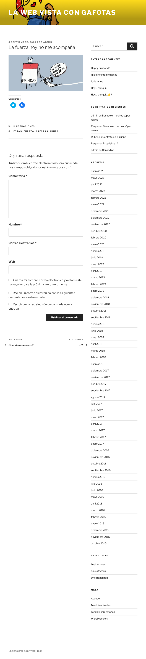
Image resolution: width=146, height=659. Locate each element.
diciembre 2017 (100, 370)
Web (12, 261)
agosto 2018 (98, 323)
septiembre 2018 (101, 317)
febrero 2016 (98, 516)
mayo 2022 (97, 177)
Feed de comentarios (103, 611)
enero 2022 (97, 204)
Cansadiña (108, 150)
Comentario (18, 176)
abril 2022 (96, 184)
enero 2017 (97, 443)
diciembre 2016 (100, 450)
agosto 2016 (98, 476)
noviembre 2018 (100, 303)
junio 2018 (97, 330)
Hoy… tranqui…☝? (101, 94)
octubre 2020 (99, 230)
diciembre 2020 (100, 217)
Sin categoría (98, 570)
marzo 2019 (98, 277)
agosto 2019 (98, 250)
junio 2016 (97, 490)
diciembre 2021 (100, 210)
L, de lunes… (98, 81)
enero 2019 (97, 290)
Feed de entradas (101, 605)
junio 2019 (97, 257)
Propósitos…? (110, 143)
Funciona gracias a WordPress (24, 650)
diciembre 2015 (100, 530)
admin (47, 42)
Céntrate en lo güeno (114, 136)
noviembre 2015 (100, 536)
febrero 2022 (98, 197)
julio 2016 (96, 483)
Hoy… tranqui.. (99, 87)
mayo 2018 (97, 337)
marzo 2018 (98, 350)
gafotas (42, 131)
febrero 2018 (98, 357)
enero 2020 (98, 244)
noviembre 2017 (100, 377)
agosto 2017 (98, 397)
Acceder (96, 598)
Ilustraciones (24, 126)
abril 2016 (96, 503)
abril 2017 (96, 423)
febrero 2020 (98, 237)
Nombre (15, 224)
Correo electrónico (22, 243)
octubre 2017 (98, 383)
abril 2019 (96, 270)
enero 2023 (97, 170)
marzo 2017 (98, 430)
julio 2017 (96, 403)
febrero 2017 (98, 437)
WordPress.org (99, 618)
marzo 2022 (98, 190)
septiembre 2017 (100, 390)
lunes (54, 131)
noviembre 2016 (100, 456)
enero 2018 (97, 363)
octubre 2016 (98, 463)
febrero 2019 (98, 284)
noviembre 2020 (100, 224)
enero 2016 (97, 523)
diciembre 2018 (100, 297)
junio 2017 (97, 410)
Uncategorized (99, 577)
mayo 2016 (97, 496)
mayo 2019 (97, 264)
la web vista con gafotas (62, 12)
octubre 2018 (98, 310)
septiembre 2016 (101, 470)
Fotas (18, 131)
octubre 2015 (98, 543)
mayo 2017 (97, 417)
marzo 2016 (98, 510)
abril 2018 (96, 343)
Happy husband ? (100, 68)
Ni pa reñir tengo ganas (104, 74)
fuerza (29, 131)
